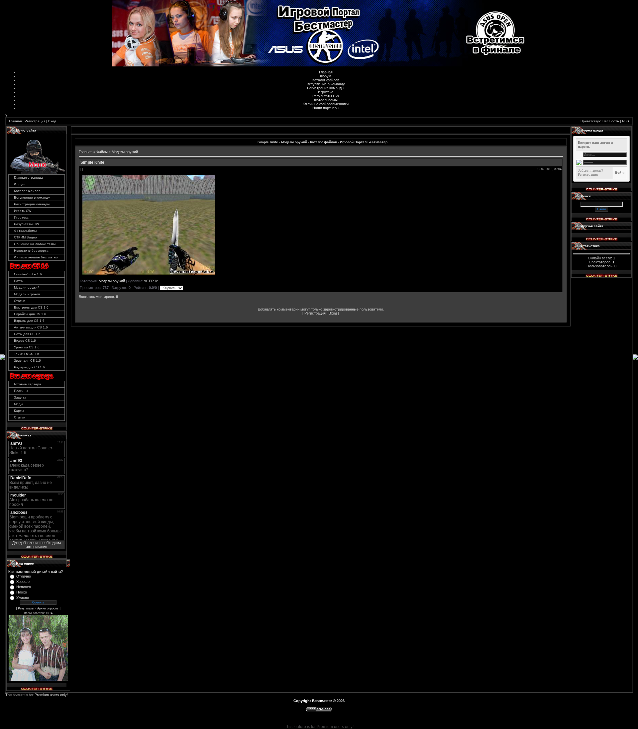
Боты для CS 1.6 (27, 334)
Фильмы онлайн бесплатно (36, 257)
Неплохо (23, 587)
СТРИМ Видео (25, 237)
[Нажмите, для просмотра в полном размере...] (148, 273)
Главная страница (28, 177)
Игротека (325, 92)
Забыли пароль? (590, 170)
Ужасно (22, 597)
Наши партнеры (325, 108)
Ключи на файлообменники (326, 104)
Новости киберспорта (31, 250)
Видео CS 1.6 (25, 340)
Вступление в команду (326, 84)
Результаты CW (325, 96)
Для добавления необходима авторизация (36, 545)
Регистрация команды (325, 88)
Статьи (19, 301)
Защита (20, 397)
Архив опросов (47, 608)
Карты (19, 410)
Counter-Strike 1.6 (28, 274)
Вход (52, 121)
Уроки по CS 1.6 (27, 347)
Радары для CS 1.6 (29, 367)
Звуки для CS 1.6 (27, 360)
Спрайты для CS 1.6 (30, 314)
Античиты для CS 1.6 (31, 327)
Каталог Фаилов (27, 191)
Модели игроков (27, 294)
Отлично (23, 576)
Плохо (21, 592)
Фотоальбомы (326, 100)
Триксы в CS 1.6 (26, 354)
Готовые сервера (27, 384)
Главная (326, 72)
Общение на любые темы (34, 244)
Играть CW (22, 211)
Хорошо (23, 582)
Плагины (21, 391)
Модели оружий (27, 287)
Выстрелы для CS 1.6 (31, 307)
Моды (18, 404)
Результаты (26, 608)
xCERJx (151, 281)
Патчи (19, 281)
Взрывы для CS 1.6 (29, 320)
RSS (625, 121)
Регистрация (35, 121)
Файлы (102, 152)
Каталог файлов (325, 80)
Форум (325, 76)
